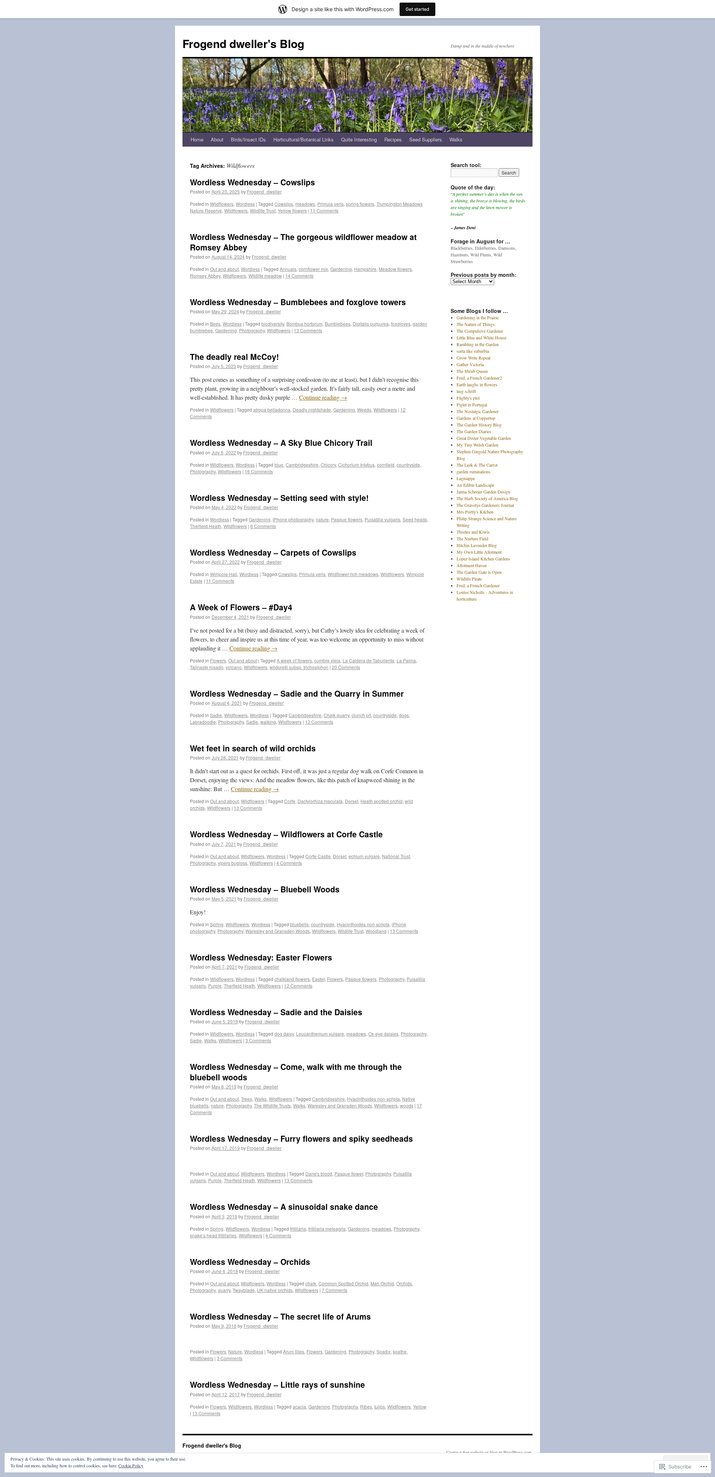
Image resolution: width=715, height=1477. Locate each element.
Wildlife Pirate (469, 579)
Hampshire (365, 269)
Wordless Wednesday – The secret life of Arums (280, 1316)
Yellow (419, 1406)
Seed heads (415, 519)
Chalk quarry (336, 715)
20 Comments (346, 667)
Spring (216, 924)
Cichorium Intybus (356, 464)
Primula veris (330, 204)
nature (322, 519)
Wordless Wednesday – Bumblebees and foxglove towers (298, 301)
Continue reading (323, 397)
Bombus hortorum (304, 323)
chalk (310, 1283)
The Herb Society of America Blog (487, 498)
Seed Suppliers (425, 139)
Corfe (289, 801)
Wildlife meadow (265, 275)
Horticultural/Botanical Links (303, 139)
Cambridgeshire (302, 464)
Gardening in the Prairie (478, 317)
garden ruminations (473, 471)
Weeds (364, 409)
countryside (408, 464)
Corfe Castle (318, 856)
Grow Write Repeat (473, 358)
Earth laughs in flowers (477, 384)
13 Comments (308, 330)
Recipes (393, 139)
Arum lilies (293, 1351)
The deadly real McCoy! (234, 356)
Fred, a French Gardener (478, 585)
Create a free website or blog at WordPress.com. (489, 1452)
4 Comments (289, 863)
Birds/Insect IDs (248, 139)
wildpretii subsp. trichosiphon (299, 667)
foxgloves (400, 323)
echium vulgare (364, 856)
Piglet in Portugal (472, 404)
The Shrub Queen (472, 371)
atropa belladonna (271, 409)
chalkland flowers (292, 979)
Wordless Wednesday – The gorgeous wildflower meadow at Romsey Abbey (303, 241)
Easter (318, 979)
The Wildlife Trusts (272, 1105)
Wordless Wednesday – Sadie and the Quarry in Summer (297, 693)
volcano (234, 667)
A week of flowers (294, 660)
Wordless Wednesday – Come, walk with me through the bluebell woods (296, 1071)
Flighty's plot (468, 398)
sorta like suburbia (473, 351)
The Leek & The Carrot (477, 465)
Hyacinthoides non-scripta (363, 924)
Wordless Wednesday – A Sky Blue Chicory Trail (281, 442)
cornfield (385, 464)
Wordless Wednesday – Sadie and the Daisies (276, 1011)
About (217, 139)
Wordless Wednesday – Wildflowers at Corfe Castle (286, 834)
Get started (417, 9)
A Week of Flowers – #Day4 (241, 607)
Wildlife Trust (263, 210)
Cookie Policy (130, 1465)
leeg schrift (466, 391)
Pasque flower (348, 1173)
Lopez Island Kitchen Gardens (483, 559)
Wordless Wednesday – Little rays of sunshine (277, 1384)
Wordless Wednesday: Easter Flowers (261, 957)
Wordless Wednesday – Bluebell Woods (265, 889)
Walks (456, 139)
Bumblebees (337, 323)
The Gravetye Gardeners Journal (485, 505)
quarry (224, 1290)
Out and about (224, 269)
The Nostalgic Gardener (478, 411)
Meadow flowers (395, 269)
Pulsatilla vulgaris (382, 519)
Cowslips (283, 204)
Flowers (218, 660)
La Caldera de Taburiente (368, 660)
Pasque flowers (346, 519)
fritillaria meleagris (327, 1228)
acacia (299, 1406)
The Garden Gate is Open (479, 572)
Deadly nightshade (312, 409)
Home (197, 139)
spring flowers (360, 204)
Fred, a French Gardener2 (479, 378)
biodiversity (272, 323)
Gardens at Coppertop (476, 418)
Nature (235, 1351)
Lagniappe (466, 478)
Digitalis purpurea (371, 323)
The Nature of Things (476, 324)
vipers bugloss (232, 863)
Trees (246, 1099)
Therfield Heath (205, 526)
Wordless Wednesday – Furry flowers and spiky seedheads (301, 1138)
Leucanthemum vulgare (320, 1033)
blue (278, 464)
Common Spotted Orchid (343, 1283)
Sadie (216, 715)
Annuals (288, 269)
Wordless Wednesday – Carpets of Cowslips (273, 552)
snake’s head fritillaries (213, 1235)
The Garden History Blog (479, 425)
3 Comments (258, 1040)
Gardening (341, 269)
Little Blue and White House (481, 338)
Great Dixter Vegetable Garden (484, 438)
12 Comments (319, 722)
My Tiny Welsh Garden (477, 445)
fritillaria (298, 1228)
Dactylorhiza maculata (320, 801)
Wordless (245, 204)
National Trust (396, 856)
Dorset (351, 801)
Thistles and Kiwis (473, 532)
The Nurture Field (472, 538)
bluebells (299, 924)
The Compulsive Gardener (480, 331)
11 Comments (324, 210)
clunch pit (361, 715)
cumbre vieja (327, 660)
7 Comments (334, 1290)
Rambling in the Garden (478, 344)
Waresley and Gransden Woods (277, 931)
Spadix (383, 1351)
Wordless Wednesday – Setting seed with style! (279, 497)
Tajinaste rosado (206, 667)
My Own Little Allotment (479, 552)
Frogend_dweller (264, 191)
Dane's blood (318, 1173)
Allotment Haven (472, 565)
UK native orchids (275, 1290)
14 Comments (299, 275)
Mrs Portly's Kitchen (475, 512)
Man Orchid (382, 1283)
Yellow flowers (292, 210)
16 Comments (259, 471)
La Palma (406, 660)
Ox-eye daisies (383, 1033)
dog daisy (284, 1033)
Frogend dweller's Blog (243, 43)
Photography (252, 330)
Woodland (376, 931)
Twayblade (244, 1290)
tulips (379, 1406)
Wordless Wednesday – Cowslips (252, 182)
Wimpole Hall (223, 574)
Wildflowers (221, 204)
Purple (215, 985)
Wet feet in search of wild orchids (253, 748)
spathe (400, 1351)
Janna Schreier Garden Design (483, 492)
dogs (404, 715)
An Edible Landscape (475, 485)
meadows (305, 204)
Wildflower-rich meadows (353, 574)
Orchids (404, 1283)
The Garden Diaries (474, 431)
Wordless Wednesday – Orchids (250, 1261)
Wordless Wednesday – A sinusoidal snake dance (284, 1206)
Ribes (366, 1406)
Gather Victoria (470, 364)
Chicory (328, 464)
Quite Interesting (359, 139)
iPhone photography (293, 519)
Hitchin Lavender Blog (477, 545)
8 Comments (263, 526)
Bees (215, 323)
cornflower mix (313, 269)
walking (268, 722)
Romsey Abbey (205, 275)
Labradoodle (203, 722)
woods (406, 1105)
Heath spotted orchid (381, 801)
